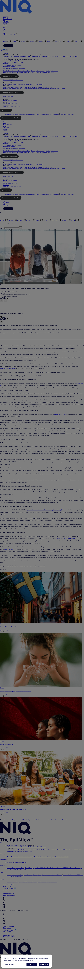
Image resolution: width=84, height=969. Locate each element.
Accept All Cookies (44, 964)
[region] (26, 961)
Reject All (32, 964)
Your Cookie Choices (9, 964)
